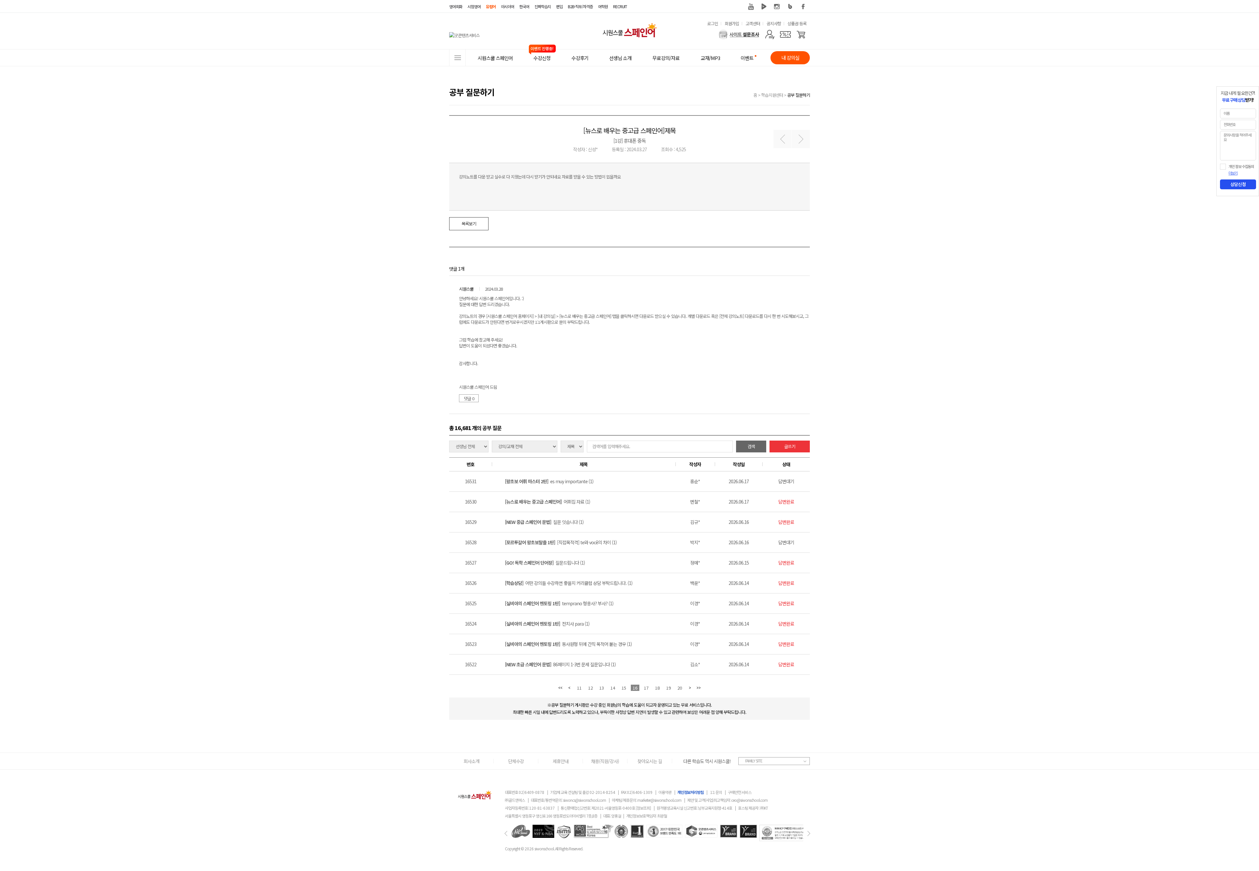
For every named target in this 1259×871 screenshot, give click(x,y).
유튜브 (750, 6)
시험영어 (474, 6)
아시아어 (507, 6)
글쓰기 (789, 446)
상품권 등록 (797, 23)
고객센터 (753, 23)
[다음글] (801, 139)
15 (624, 688)
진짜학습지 (542, 6)
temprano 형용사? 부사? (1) (559, 603)
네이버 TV (763, 6)
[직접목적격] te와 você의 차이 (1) (561, 542)
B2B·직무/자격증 (580, 6)
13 (601, 688)
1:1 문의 (716, 792)
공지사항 (774, 23)
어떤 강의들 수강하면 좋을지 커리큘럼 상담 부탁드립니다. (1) (568, 583)
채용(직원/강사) (605, 761)
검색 (751, 446)
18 (657, 688)
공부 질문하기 (798, 95)
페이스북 (803, 6)
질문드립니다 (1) (545, 562)
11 (579, 688)
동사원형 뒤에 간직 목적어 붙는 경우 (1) (568, 644)
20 (679, 688)
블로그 (790, 6)
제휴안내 (561, 761)
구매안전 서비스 (739, 792)
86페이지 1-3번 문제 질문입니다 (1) (560, 664)
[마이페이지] (769, 34)
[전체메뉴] (457, 58)
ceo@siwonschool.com (749, 800)
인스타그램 (777, 6)
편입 (559, 6)
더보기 (1233, 173)
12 (590, 688)
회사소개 (471, 761)
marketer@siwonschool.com (659, 800)
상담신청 (1238, 184)
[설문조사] (738, 34)
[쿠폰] (785, 34)
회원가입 (732, 23)
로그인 (712, 23)
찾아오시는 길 (649, 761)
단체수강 (516, 761)
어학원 (603, 6)
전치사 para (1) (547, 623)
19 (668, 688)
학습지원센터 (772, 95)
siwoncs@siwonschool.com (584, 800)
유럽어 (491, 6)
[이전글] (782, 139)
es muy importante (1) (549, 481)
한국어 (524, 6)
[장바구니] (801, 34)
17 (646, 688)
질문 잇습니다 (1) (544, 522)
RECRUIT (620, 6)
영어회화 (455, 6)
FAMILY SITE (753, 760)
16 (635, 688)
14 (612, 688)
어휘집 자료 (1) (547, 501)
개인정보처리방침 (690, 792)
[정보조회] (643, 808)
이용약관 (664, 792)
